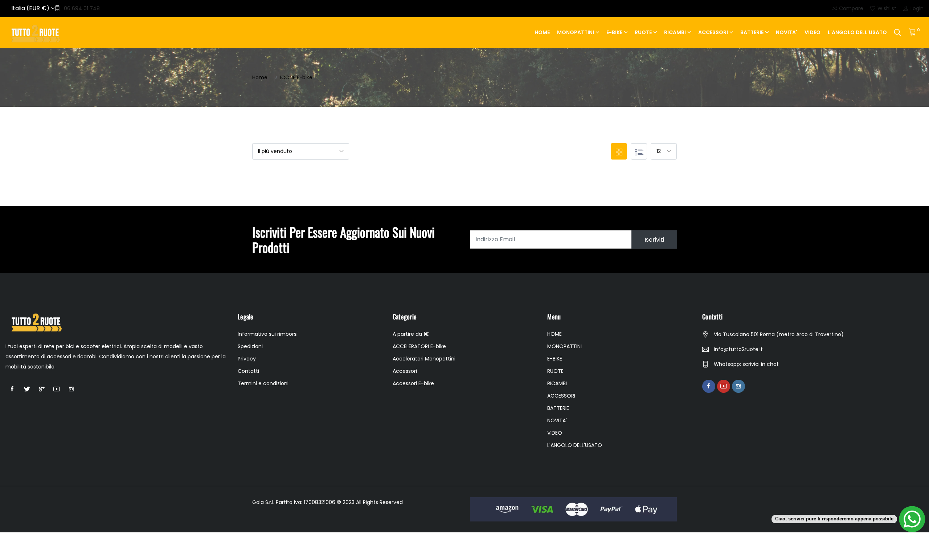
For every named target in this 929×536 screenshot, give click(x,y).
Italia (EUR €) (31, 8)
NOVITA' (786, 32)
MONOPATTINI (575, 32)
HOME (542, 32)
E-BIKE (614, 32)
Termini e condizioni (263, 383)
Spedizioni (250, 346)
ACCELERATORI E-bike (419, 346)
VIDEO (812, 32)
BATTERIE (752, 32)
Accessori (405, 371)
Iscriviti (654, 239)
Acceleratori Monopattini (424, 358)
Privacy (247, 358)
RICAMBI (675, 32)
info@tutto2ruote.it (738, 349)
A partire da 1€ (411, 334)
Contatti (248, 371)
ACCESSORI (713, 32)
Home (259, 77)
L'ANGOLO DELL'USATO (857, 32)
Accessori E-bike (413, 383)
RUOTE (643, 32)
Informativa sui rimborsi (268, 334)
